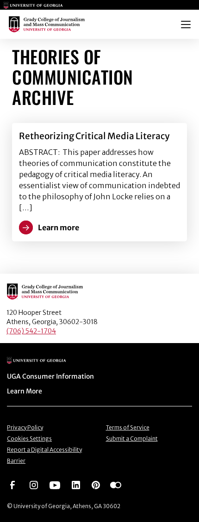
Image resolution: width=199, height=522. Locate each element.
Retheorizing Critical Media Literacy (94, 135)
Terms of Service (127, 427)
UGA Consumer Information (50, 376)
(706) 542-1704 (31, 331)
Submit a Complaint (132, 438)
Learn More (24, 391)
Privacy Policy (25, 427)
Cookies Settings (29, 438)
